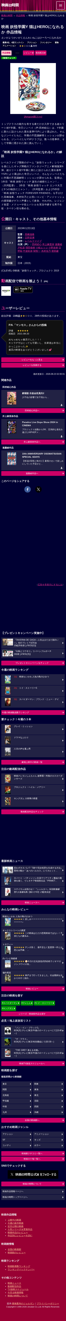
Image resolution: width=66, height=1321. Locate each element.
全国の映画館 (14, 1249)
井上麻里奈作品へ (32, 442)
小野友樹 (53, 247)
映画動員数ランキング (19, 1266)
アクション (32, 42)
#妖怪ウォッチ (9, 58)
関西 (5, 1089)
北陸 (36, 1101)
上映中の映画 (14, 1220)
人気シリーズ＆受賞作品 (20, 1229)
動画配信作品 (14, 1286)
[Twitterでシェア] (38, 489)
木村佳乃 (46, 251)
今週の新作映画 (15, 1223)
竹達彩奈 (28, 251)
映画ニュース (14, 1283)
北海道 (6, 1095)
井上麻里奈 (48, 244)
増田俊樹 (30, 247)
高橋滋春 (29, 234)
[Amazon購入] (33, 116)
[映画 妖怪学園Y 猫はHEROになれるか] (6, 291)
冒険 (57, 42)
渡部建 (55, 251)
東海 (36, 1089)
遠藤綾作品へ (32, 473)
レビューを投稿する (32, 365)
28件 (28, 46)
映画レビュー (32, 988)
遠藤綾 (58, 244)
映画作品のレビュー (18, 1232)
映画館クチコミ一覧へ (32, 1153)
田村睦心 (37, 244)
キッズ (37, 1140)
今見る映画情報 (15, 1292)
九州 (5, 1112)
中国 (5, 1106)
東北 (36, 1095)
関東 (36, 1084)
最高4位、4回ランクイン (13, 42)
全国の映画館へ (32, 1120)
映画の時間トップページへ (15, 1197)
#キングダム (7, 1008)
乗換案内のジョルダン (23, 1303)
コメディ (7, 1145)
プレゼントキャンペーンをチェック (32, 663)
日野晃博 (29, 237)
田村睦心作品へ (32, 410)
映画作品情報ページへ (13, 1191)
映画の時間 (6, 15)
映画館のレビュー (17, 1252)
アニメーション (9, 46)
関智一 (37, 251)
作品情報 (20, 15)
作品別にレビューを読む (20, 1235)
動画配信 (40, 53)
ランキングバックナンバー (21, 1269)
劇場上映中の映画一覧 (32, 762)
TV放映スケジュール (18, 1289)
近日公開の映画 (15, 1226)
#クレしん (26, 1003)
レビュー (28, 53)
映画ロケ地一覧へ (32, 1159)
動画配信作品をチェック (32, 811)
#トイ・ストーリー (43, 1003)
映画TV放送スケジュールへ (32, 1063)
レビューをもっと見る (32, 360)
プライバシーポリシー (48, 1303)
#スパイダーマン (10, 1003)
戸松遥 (21, 247)
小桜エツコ (42, 247)
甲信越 (6, 1101)
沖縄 (36, 1112)
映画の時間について (32, 1184)
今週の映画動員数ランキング (15, 712)
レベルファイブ (33, 241)
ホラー (37, 1145)
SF (4, 1140)
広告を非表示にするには (50, 584)
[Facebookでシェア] (27, 489)
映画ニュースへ (32, 902)
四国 (36, 1106)
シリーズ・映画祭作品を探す (32, 1014)
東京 (5, 1084)
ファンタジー (46, 42)
